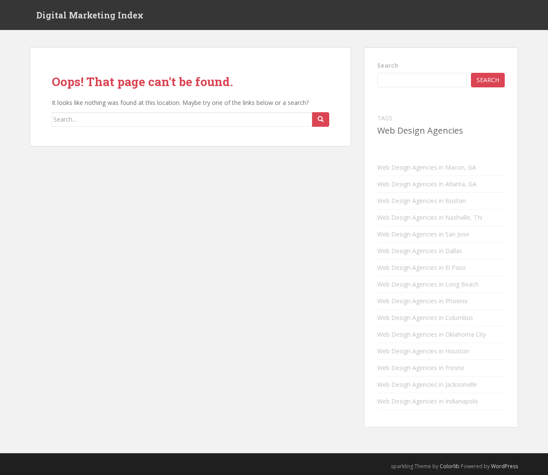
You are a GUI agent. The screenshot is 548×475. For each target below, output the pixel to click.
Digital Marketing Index (89, 15)
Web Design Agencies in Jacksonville (427, 384)
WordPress (504, 466)
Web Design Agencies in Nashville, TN (429, 217)
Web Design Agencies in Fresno (421, 368)
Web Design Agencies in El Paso (421, 267)
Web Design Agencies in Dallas (419, 251)
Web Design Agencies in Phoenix (422, 301)
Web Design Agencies (420, 130)
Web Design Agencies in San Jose (423, 234)
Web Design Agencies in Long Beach (428, 284)
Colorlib (449, 466)
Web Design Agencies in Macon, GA (426, 167)
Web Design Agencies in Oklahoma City (431, 334)
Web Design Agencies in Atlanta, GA (427, 184)
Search (387, 65)
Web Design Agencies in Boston (421, 201)
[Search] (320, 119)
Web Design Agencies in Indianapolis (427, 401)
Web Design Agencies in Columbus (425, 318)
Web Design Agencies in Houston (423, 351)
